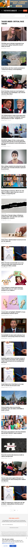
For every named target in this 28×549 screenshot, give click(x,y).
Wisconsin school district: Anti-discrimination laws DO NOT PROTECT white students (13, 432)
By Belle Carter (4, 120)
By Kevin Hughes (4, 95)
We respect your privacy (14, 527)
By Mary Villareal (4, 267)
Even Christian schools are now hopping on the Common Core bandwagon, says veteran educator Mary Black (13, 92)
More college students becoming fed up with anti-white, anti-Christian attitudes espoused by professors (13, 167)
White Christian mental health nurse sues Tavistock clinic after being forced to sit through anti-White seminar (12, 264)
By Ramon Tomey (4, 315)
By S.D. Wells (3, 146)
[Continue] (25, 524)
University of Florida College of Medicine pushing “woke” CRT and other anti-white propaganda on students (12, 217)
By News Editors (4, 243)
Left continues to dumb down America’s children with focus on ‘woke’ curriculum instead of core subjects (12, 289)
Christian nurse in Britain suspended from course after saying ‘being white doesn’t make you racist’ (12, 45)
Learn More (5, 545)
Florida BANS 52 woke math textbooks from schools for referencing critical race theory (13, 335)
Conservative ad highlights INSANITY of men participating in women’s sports (13, 312)
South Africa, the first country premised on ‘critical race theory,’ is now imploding (13, 68)
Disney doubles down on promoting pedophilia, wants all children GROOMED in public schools (12, 409)
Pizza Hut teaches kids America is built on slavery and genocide (12, 455)
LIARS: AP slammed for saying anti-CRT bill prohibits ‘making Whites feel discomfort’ (12, 503)
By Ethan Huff (3, 482)
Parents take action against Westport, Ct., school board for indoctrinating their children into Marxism (13, 479)
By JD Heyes (3, 48)
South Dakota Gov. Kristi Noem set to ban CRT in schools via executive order (12, 384)
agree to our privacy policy (8, 543)
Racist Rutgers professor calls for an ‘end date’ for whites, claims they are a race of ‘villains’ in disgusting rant (12, 192)
